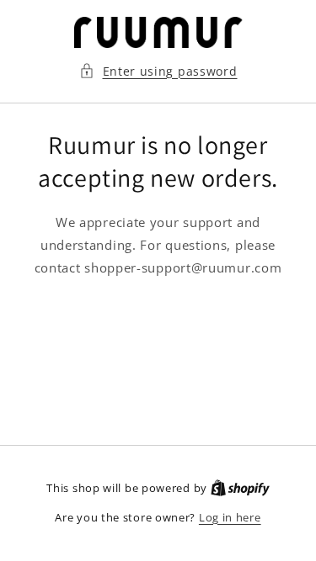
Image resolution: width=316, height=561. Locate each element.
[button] (158, 71)
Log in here (230, 517)
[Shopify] (240, 487)
